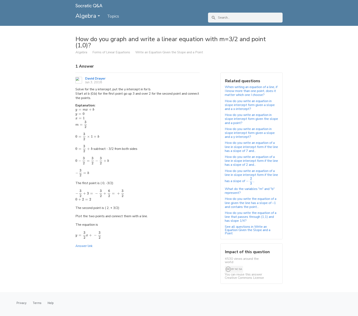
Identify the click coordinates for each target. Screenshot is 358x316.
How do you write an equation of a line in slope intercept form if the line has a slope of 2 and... (251, 161)
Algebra (86, 16)
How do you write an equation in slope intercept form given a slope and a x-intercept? (250, 105)
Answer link (84, 246)
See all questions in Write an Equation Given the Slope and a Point (247, 230)
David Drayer (95, 78)
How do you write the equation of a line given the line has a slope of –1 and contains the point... (250, 203)
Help (51, 303)
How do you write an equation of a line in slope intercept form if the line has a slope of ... (251, 176)
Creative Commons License (244, 277)
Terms (37, 303)
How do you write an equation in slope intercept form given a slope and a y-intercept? (250, 133)
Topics (113, 16)
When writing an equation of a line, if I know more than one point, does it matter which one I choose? (251, 91)
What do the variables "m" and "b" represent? (250, 191)
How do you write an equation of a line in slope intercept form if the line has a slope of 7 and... (251, 147)
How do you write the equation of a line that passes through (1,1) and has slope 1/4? (250, 217)
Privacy (22, 303)
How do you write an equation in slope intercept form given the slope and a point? (251, 119)
